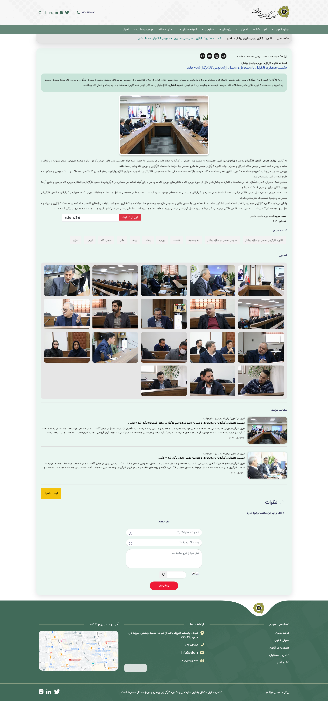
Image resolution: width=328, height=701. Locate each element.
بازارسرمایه (193, 240)
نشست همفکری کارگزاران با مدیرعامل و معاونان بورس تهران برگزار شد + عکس (201, 458)
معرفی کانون (281, 640)
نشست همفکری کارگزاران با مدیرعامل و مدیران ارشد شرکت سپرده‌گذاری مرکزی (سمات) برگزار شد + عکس (186, 423)
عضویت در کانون (279, 647)
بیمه (134, 240)
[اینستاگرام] (61, 12)
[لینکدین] (56, 12)
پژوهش (226, 29)
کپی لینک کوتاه (130, 217)
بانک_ (148, 240)
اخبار (126, 29)
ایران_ (90, 240)
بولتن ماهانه (165, 29)
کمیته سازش (189, 29)
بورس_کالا (106, 240)
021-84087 (88, 12)
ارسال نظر (164, 585)
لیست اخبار (51, 493)
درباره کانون (282, 29)
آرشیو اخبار (283, 662)
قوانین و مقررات (143, 29)
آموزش (244, 29)
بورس (162, 240)
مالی (122, 240)
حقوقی (209, 29)
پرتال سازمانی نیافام (277, 692)
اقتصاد (176, 240)
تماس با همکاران (279, 655)
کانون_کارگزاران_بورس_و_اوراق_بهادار (264, 240)
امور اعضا (261, 29)
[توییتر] (67, 12)
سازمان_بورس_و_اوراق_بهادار (222, 240)
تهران (76, 240)
